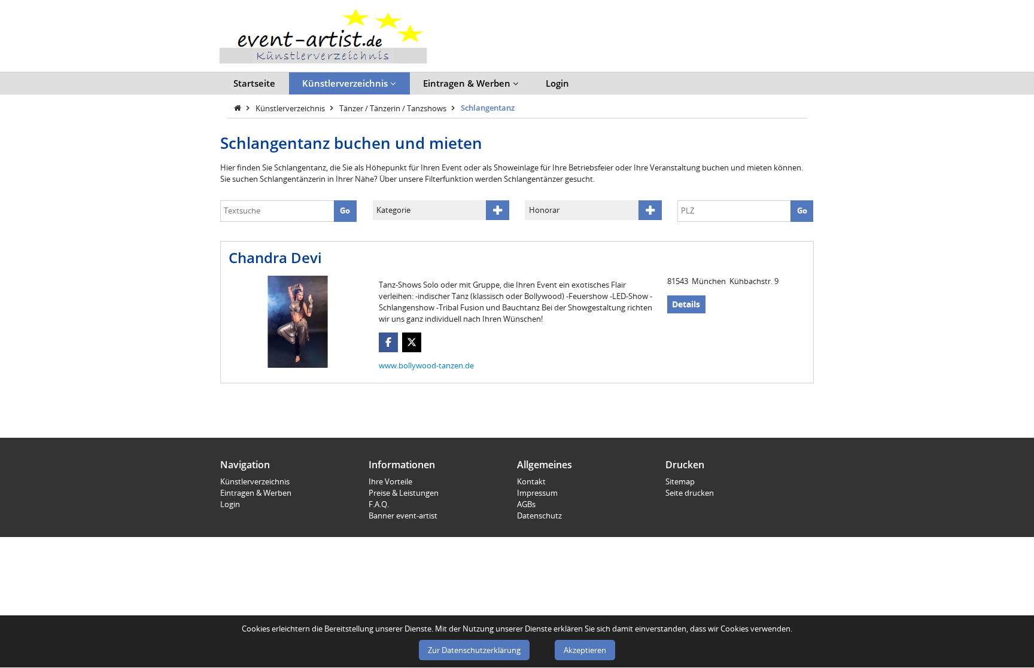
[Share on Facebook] (389, 342)
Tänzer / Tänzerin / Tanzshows (393, 107)
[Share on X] (412, 342)
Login (557, 83)
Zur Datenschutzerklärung (474, 650)
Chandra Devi (275, 257)
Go (345, 210)
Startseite (254, 83)
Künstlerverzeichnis (346, 83)
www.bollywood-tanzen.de (426, 365)
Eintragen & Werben (468, 83)
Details (686, 304)
